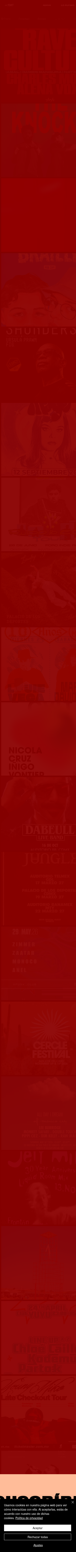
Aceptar (38, 1528)
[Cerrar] (70, 1505)
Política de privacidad (29, 1518)
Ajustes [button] (38, 1545)
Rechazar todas (38, 1537)
